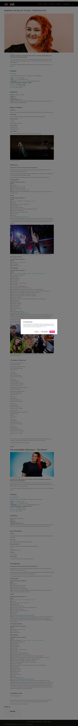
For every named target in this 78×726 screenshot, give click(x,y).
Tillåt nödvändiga (44, 331)
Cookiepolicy (44, 326)
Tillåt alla (52, 331)
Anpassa (36, 331)
